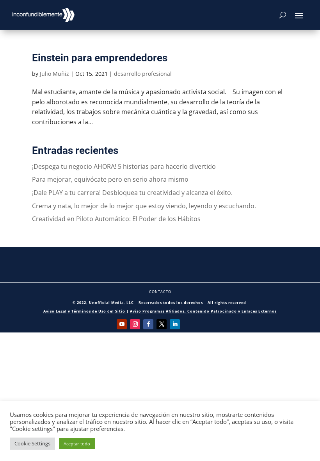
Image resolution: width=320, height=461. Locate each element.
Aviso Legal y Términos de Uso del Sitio (84, 311)
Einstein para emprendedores (99, 58)
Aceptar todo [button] (77, 444)
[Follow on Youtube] (122, 324)
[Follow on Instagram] (135, 324)
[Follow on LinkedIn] (175, 324)
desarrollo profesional (143, 73)
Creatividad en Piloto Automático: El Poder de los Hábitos (116, 218)
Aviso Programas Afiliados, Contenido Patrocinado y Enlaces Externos (203, 311)
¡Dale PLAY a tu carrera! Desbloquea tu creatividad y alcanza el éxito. (132, 192)
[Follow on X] (161, 324)
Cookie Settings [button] (32, 443)
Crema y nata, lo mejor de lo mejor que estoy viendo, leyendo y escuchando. (144, 206)
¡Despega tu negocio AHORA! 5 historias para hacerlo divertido (124, 166)
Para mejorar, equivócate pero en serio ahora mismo (110, 179)
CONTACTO (160, 291)
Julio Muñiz (54, 73)
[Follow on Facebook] (148, 324)
